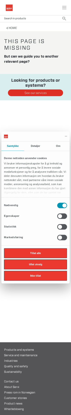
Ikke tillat (35, 275)
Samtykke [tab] (13, 145)
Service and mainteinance (20, 355)
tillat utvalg (35, 264)
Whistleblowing (14, 409)
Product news (13, 403)
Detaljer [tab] (35, 145)
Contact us (11, 381)
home (13, 28)
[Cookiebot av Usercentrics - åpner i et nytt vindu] (52, 136)
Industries (11, 361)
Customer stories (15, 398)
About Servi (11, 387)
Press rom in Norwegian (19, 392)
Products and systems (19, 349)
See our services (35, 93)
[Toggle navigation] (64, 7)
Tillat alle (35, 253)
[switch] (62, 216)
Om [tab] (58, 145)
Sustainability (13, 372)
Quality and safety (16, 366)
